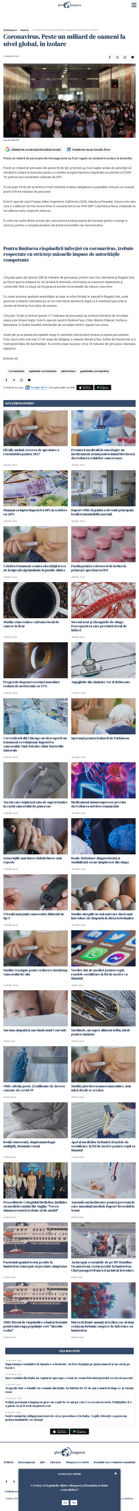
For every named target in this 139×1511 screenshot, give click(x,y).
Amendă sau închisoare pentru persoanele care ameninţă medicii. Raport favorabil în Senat (103, 1206)
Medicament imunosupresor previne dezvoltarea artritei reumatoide (98, 804)
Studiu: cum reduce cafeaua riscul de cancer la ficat (31, 624)
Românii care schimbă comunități (114, 1462)
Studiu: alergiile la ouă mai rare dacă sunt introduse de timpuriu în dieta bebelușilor (102, 916)
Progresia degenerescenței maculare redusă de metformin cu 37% (31, 684)
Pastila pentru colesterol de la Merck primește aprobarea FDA (98, 568)
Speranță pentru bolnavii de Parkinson (100, 738)
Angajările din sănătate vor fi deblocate (100, 682)
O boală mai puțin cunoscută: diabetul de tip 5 (33, 916)
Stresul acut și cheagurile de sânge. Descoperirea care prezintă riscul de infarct (99, 626)
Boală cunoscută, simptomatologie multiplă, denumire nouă (29, 1144)
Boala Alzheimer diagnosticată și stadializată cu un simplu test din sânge (100, 860)
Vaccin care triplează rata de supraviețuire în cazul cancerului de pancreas (35, 804)
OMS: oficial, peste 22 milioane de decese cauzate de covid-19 (34, 1088)
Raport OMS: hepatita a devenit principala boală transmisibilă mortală (102, 512)
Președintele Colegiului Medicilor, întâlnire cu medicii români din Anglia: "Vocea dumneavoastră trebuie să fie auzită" (35, 1206)
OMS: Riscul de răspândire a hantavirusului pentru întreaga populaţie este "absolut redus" (35, 1326)
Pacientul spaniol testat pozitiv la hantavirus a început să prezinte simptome (35, 1264)
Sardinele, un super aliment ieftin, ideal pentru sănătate (100, 1032)
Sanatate (24, 30)
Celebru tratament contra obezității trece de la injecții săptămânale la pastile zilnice (34, 568)
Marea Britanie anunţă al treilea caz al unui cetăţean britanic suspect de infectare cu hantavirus (102, 1326)
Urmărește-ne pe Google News (91, 149)
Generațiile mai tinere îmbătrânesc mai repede (32, 860)
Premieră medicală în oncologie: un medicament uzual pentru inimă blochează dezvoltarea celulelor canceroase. (103, 454)
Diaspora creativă (77, 1462)
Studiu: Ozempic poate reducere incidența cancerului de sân (35, 972)
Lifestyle (55, 1462)
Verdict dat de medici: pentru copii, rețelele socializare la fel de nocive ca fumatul (99, 974)
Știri (42, 1462)
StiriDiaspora (10, 30)
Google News (39, 387)
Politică (8, 1462)
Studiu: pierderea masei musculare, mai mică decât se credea (101, 1088)
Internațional (26, 1462)
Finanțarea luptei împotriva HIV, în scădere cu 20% (35, 512)
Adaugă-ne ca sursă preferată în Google (36, 149)
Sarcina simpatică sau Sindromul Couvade (34, 1030)
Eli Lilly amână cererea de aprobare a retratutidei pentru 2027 (31, 452)
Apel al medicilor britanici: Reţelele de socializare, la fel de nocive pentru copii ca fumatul (103, 1146)
